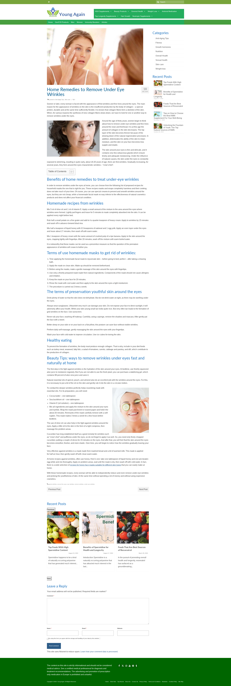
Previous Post (54, 489)
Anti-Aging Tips (59, 99)
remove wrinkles (79, 484)
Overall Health (162, 56)
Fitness (159, 43)
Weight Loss (152, 11)
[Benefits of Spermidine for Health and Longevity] (98, 527)
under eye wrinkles (89, 484)
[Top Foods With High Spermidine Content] (63, 527)
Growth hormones (163, 47)
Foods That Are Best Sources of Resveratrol (173, 105)
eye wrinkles (70, 484)
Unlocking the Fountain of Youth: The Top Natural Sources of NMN (168, 127)
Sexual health (161, 60)
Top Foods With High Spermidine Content (172, 83)
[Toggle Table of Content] (70, 172)
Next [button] (49, 578)
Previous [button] (50, 509)
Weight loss (161, 69)
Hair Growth (125, 16)
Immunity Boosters (92, 22)
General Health (137, 11)
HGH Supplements (102, 11)
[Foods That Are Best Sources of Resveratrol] (133, 527)
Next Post (143, 489)
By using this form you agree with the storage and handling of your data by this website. (74, 638)
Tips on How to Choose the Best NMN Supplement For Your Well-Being (168, 115)
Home (50, 22)
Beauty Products (120, 11)
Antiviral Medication (169, 11)
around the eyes (62, 484)
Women (80, 22)
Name (49, 628)
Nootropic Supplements (141, 16)
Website (119, 628)
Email (84, 628)
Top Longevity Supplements (105, 16)
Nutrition (159, 51)
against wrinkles (52, 484)
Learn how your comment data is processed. (99, 652)
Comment (50, 596)
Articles (104, 22)
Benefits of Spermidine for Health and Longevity (168, 94)
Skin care (67, 99)
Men (72, 22)
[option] (63, 541)
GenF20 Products (62, 22)
